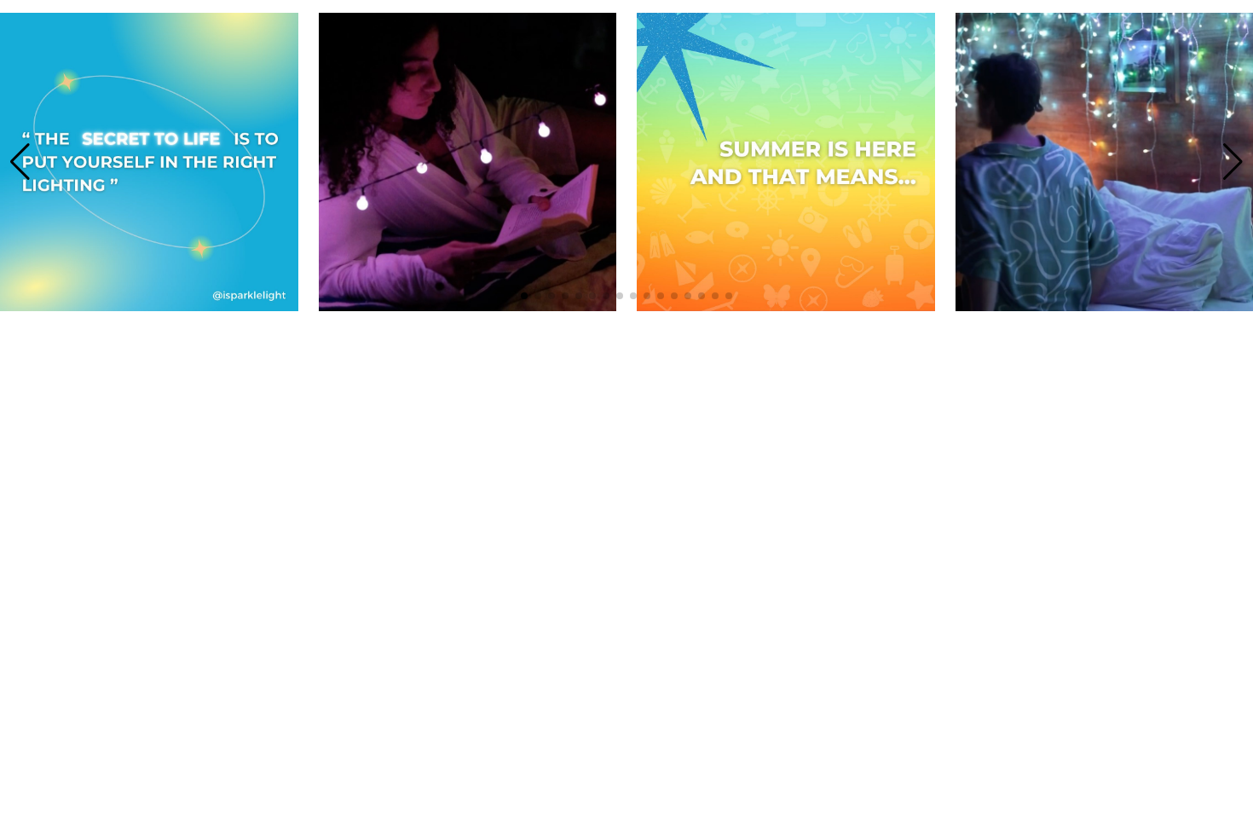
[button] (20, 162)
